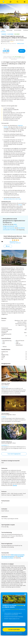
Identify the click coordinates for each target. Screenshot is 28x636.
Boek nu (22, 50)
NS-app (20, 204)
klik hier (15, 485)
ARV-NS (5, 199)
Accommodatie (17, 30)
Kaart (8, 246)
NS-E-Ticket (18, 199)
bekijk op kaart (20, 43)
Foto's (3, 30)
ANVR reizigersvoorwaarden (17, 555)
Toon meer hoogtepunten (14, 453)
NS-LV (13, 199)
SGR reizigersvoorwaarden (7, 556)
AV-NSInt (10, 199)
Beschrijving (9, 30)
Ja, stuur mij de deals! (14, 629)
